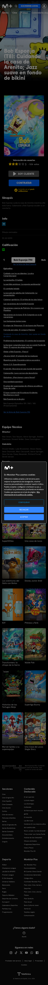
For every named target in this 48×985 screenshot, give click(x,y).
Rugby (4, 892)
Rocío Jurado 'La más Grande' (35, 831)
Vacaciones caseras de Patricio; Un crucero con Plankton (23, 309)
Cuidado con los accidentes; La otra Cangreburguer (18, 274)
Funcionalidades (30, 868)
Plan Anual (28, 902)
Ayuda (24, 937)
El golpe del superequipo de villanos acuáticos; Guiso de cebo (23, 387)
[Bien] (19, 164)
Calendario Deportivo (10, 905)
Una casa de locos (33, 541)
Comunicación (29, 915)
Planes (26, 895)
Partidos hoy (6, 909)
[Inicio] (7, 6)
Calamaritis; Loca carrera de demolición (20, 373)
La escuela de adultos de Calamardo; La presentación (20, 294)
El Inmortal (28, 817)
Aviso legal (28, 961)
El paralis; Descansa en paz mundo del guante (22, 369)
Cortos (4, 811)
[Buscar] (16, 6)
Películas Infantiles (9, 818)
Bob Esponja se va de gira (13, 399)
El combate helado (11, 288)
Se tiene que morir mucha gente (33, 812)
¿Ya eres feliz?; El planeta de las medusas (20, 356)
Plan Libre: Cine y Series (32, 892)
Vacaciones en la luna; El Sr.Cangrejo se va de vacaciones (22, 316)
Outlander (27, 807)
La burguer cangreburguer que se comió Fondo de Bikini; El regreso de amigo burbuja (24, 346)
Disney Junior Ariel (33, 581)
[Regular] (16, 164)
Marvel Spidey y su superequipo (10, 748)
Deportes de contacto (10, 899)
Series (5, 12)
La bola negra (29, 800)
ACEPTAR (24, 517)
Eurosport (5, 902)
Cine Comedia (7, 804)
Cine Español (7, 801)
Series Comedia (7, 831)
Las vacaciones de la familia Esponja (18, 304)
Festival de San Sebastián (33, 838)
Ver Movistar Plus (30, 865)
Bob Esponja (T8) (23, 259)
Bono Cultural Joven (31, 905)
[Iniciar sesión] (44, 6)
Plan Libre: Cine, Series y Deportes (33, 886)
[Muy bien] (22, 164)
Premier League (8, 875)
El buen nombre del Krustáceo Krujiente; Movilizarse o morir (20, 393)
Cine (14, 12)
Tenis (4, 888)
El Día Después (7, 878)
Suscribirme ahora (29, 6)
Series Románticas (8, 828)
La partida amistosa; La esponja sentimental (21, 284)
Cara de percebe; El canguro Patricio (19, 330)
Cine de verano (7, 815)
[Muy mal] (10, 164)
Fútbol (24, 12)
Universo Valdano (8, 882)
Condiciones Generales (32, 875)
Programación (7, 912)
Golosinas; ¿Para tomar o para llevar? (19, 377)
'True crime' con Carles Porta (34, 834)
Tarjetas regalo (29, 912)
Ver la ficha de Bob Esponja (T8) (16, 412)
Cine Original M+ (8, 798)
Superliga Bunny (32, 704)
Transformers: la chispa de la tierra (11, 663)
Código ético (28, 878)
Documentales (7, 835)
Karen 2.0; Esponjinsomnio (14, 364)
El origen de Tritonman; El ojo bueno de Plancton (23, 325)
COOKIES (24, 965)
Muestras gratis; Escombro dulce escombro (21, 360)
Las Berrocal (28, 821)
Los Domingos (29, 804)
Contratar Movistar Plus (32, 882)
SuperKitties (8, 541)
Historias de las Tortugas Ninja (9, 705)
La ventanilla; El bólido (13, 280)
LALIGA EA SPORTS (8, 871)
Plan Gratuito (29, 899)
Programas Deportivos (32, 844)
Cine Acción (6, 808)
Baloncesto (6, 885)
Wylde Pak (30, 662)
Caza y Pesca (28, 848)
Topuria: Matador (8, 895)
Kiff (3, 623)
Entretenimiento (8, 838)
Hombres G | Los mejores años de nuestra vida (35, 825)
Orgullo (4, 842)
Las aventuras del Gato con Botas (10, 582)
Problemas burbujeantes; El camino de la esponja (24, 341)
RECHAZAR (24, 510)
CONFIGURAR (24, 502)
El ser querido (29, 797)
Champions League (9, 868)
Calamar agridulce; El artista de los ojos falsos (22, 299)
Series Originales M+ (9, 825)
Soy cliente (26, 173)
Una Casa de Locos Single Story (34, 748)
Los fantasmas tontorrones (14, 321)
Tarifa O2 (27, 909)
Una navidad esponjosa (13, 382)
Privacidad (39, 961)
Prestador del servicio (13, 961)
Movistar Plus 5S (29, 851)
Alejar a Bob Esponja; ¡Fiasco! (15, 352)
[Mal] (13, 164)
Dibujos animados (30, 841)
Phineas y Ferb (31, 623)
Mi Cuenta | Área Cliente (33, 871)
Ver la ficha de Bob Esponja (24, 264)
